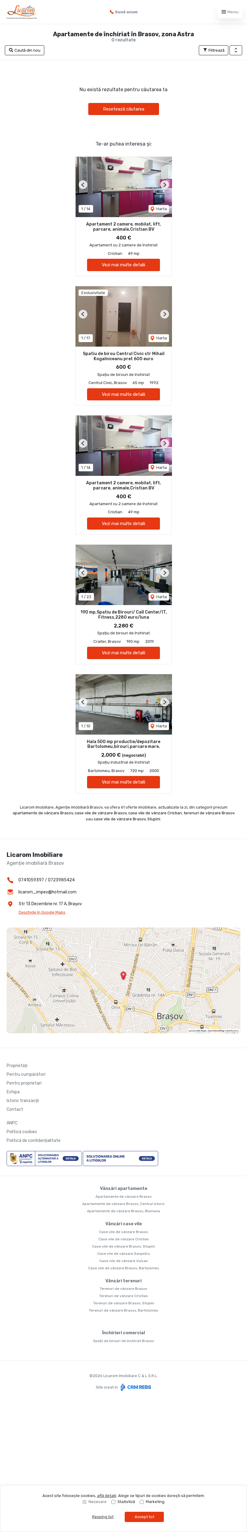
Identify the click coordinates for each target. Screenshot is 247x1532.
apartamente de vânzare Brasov (43, 813)
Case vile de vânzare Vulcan (123, 1261)
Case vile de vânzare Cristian (123, 1239)
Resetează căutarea (123, 109)
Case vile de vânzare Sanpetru (123, 1254)
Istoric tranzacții (23, 1100)
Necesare (98, 1501)
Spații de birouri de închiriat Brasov (123, 1341)
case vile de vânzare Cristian (155, 813)
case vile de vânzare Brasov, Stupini (127, 819)
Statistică (126, 1501)
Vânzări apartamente (123, 1188)
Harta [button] (161, 209)
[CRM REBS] (135, 1387)
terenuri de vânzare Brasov (209, 813)
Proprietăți (17, 1065)
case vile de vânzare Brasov (101, 813)
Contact (15, 1109)
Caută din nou (27, 50)
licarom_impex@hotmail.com (47, 892)
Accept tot (144, 1516)
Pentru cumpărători (26, 1074)
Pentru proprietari (24, 1083)
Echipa (13, 1092)
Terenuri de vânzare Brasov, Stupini (123, 1303)
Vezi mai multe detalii (123, 265)
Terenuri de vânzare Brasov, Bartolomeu (123, 1310)
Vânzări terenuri (123, 1281)
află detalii (106, 1495)
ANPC (12, 1123)
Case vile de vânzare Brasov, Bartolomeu (123, 1268)
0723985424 (61, 880)
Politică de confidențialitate (34, 1140)
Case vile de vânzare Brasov (123, 1232)
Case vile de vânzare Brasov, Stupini (123, 1246)
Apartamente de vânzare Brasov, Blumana (123, 1211)
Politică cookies (22, 1131)
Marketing (155, 1501)
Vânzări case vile (123, 1223)
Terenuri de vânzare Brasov (123, 1289)
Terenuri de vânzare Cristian (123, 1296)
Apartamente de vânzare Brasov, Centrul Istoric (123, 1204)
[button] (236, 50)
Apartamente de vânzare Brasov (123, 1196)
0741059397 (31, 880)
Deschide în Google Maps (42, 912)
